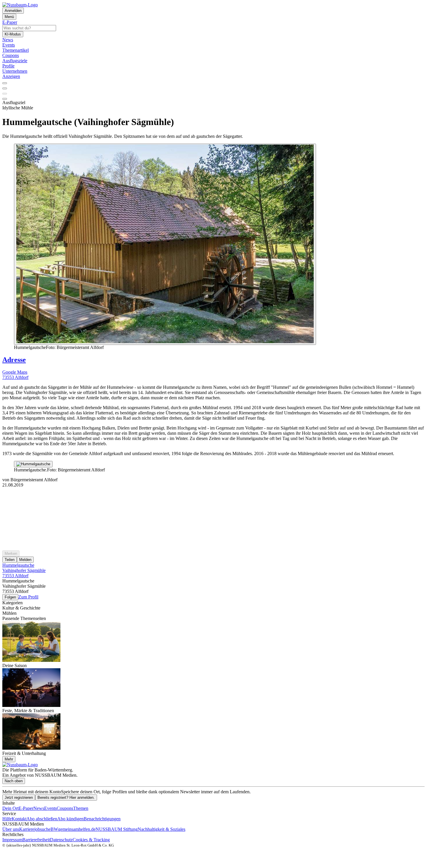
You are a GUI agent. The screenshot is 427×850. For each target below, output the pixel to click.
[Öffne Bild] (165, 244)
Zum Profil (28, 596)
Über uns (10, 829)
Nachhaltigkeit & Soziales (161, 829)
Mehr (9, 759)
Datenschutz (61, 839)
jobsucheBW (46, 829)
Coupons (65, 808)
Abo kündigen (70, 818)
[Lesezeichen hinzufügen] (4, 94)
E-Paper (26, 808)
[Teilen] (4, 88)
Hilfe (7, 818)
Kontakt (19, 818)
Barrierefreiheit (36, 839)
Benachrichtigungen (102, 818)
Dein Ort (10, 808)
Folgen (10, 597)
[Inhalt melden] (4, 99)
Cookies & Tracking (91, 839)
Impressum (12, 839)
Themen (80, 808)
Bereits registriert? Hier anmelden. (66, 797)
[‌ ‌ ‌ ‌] (213, 498)
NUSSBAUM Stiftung (117, 829)
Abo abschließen (41, 818)
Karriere (26, 829)
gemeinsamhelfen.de (77, 829)
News (38, 808)
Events (50, 808)
